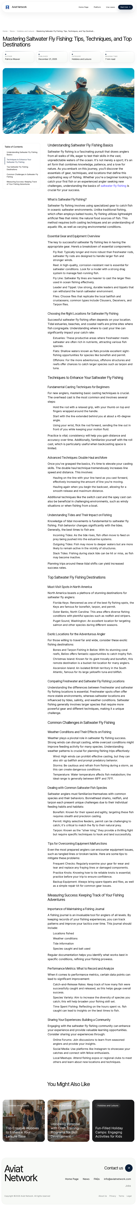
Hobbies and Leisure (25, 31)
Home (5, 31)
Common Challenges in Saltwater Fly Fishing (22, 175)
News (12, 31)
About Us (103, 1196)
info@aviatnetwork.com (117, 1179)
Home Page (72, 1179)
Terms (121, 1196)
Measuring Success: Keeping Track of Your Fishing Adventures (22, 183)
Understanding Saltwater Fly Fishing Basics (22, 153)
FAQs (97, 1179)
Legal (129, 1196)
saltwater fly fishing (113, 185)
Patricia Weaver (12, 59)
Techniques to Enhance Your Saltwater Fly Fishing (19, 160)
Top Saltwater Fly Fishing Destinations (17, 168)
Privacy (112, 1196)
